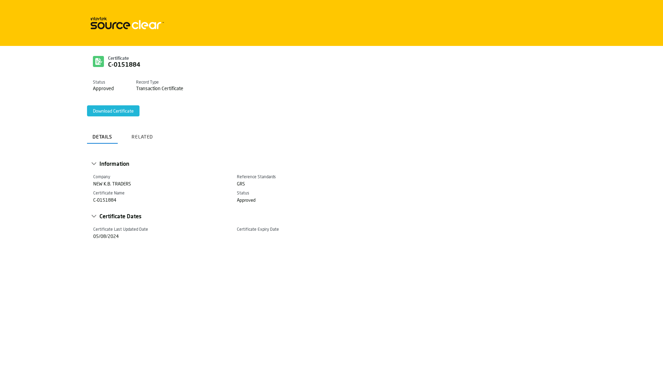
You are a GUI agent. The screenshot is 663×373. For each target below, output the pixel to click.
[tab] (102, 134)
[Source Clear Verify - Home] (126, 23)
